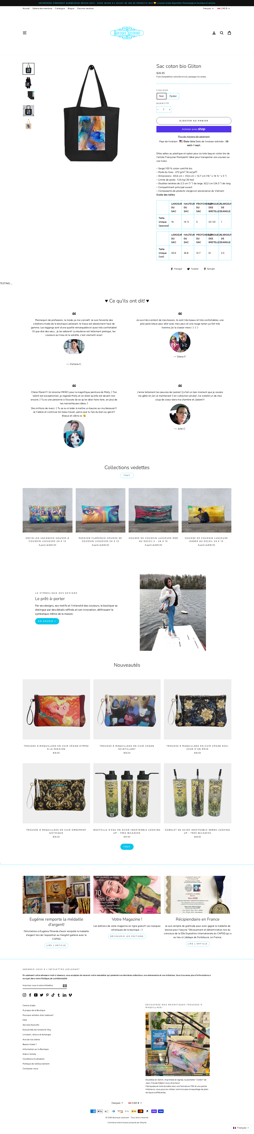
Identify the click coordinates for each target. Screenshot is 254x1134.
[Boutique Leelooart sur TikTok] (53, 995)
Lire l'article (56, 945)
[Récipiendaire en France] (197, 895)
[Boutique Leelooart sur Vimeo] (70, 995)
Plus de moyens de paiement (194, 136)
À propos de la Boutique (34, 1010)
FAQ (25, 1020)
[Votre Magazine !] (127, 895)
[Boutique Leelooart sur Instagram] (24, 995)
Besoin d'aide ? (30, 1044)
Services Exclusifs (31, 1025)
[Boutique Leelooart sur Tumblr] (59, 995)
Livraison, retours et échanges (37, 1034)
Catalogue (60, 8)
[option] (127, 3)
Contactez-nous (30, 1068)
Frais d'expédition (164, 76)
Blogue (71, 8)
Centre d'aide (29, 1005)
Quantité (162, 103)
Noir (161, 96)
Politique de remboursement (36, 1064)
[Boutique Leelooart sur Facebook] (30, 995)
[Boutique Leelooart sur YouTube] (36, 995)
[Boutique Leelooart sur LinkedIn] (64, 995)
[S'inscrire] (65, 986)
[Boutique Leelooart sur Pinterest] (47, 995)
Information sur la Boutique (36, 1049)
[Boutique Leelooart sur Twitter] (41, 995)
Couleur (162, 90)
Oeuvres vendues (85, 8)
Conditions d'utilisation (34, 1059)
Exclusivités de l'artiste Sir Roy (37, 1029)
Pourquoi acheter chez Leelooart (38, 1015)
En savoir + (47, 621)
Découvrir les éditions (127, 936)
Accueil (26, 8)
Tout (127, 475)
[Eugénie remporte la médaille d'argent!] (56, 895)
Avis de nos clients (31, 1039)
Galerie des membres (42, 8)
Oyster (173, 96)
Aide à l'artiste (29, 1054)
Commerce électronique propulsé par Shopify (127, 1123)
